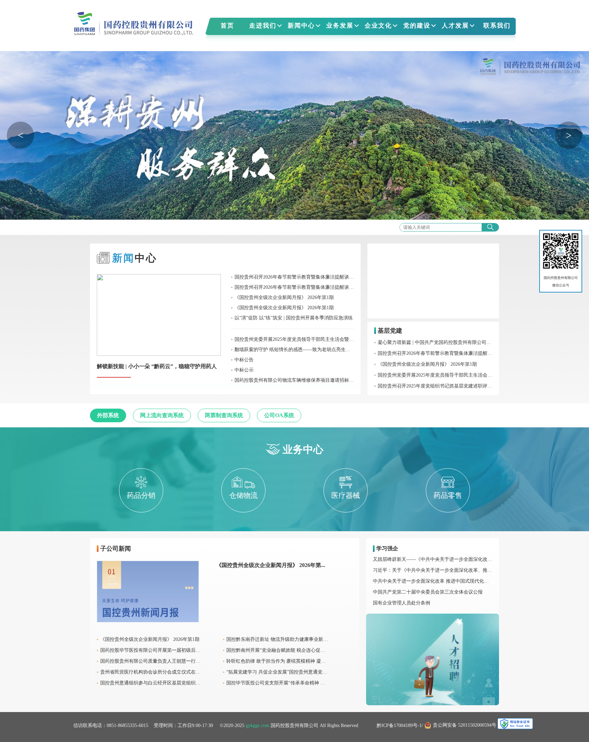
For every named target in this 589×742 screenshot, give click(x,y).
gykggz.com (257, 725)
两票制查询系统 (224, 415)
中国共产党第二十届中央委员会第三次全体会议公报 (428, 592)
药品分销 (141, 495)
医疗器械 (345, 495)
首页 (227, 25)
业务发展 (339, 25)
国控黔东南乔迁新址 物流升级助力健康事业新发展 (279, 639)
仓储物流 (243, 495)
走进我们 (262, 25)
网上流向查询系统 (162, 415)
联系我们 (497, 25)
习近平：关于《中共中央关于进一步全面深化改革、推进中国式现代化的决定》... (458, 570)
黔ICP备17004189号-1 (399, 725)
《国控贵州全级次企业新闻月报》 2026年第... (270, 565)
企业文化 (378, 25)
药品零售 (448, 495)
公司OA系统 (279, 415)
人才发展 (455, 25)
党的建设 (417, 25)
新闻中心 (301, 25)
